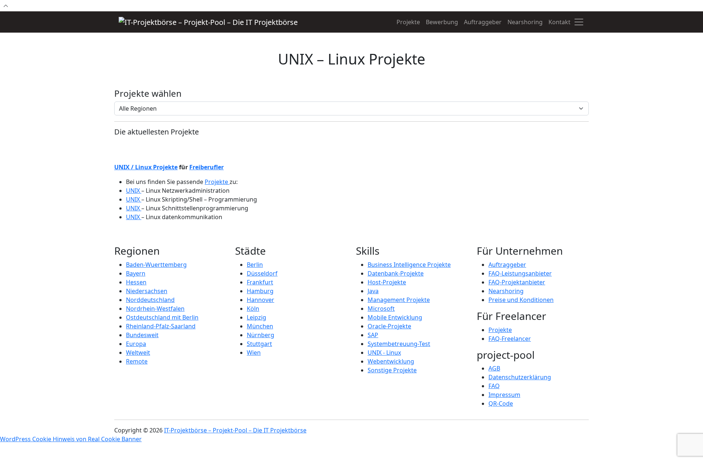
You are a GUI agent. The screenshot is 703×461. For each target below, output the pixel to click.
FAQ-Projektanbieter (516, 282)
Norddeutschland (150, 300)
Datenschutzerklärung (519, 377)
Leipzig (256, 317)
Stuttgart (259, 344)
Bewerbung (442, 22)
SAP (373, 335)
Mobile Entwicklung (395, 317)
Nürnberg (260, 335)
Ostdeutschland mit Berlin (162, 317)
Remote (137, 361)
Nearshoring (525, 22)
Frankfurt (260, 282)
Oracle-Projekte (389, 326)
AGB (494, 368)
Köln (253, 309)
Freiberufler (206, 167)
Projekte (408, 22)
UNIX (133, 191)
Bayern (135, 273)
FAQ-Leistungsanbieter (520, 273)
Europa (136, 344)
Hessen (136, 282)
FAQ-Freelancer (509, 339)
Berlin (255, 265)
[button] (578, 21)
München (260, 326)
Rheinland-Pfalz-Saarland (161, 326)
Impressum (504, 395)
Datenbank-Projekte (396, 273)
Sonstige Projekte (392, 370)
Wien (254, 352)
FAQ (494, 386)
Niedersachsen (146, 291)
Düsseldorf (262, 273)
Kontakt (559, 22)
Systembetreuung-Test (399, 344)
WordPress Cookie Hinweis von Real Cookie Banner (71, 439)
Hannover (260, 300)
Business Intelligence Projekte (409, 265)
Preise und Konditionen (521, 300)
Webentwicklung (391, 361)
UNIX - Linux (384, 352)
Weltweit (138, 352)
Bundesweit (142, 335)
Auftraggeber (483, 22)
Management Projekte (399, 300)
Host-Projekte (387, 282)
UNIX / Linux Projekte (146, 167)
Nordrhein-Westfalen (155, 309)
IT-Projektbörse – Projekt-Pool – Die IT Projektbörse (235, 430)
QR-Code (500, 403)
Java (373, 291)
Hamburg (260, 291)
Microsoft (381, 309)
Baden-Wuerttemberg (156, 265)
